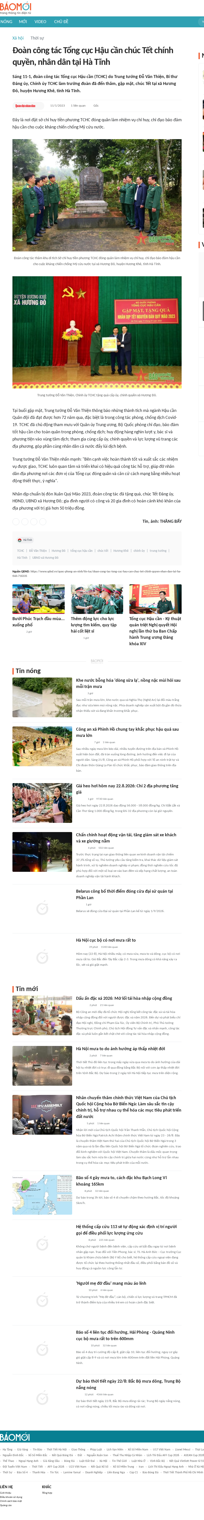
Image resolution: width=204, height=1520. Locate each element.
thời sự (7, 1472)
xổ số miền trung (123, 1466)
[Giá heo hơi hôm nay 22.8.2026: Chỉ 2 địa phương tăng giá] (42, 803)
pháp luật (96, 1449)
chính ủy (139, 551)
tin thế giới (119, 1461)
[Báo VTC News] (82, 1345)
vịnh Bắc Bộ (157, 1461)
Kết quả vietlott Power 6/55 (186, 1461)
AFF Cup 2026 (56, 1466)
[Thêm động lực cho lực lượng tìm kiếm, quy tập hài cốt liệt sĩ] (97, 599)
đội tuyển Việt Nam (15, 1466)
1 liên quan (78, 105)
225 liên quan (106, 1240)
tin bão (37, 1449)
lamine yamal (72, 1472)
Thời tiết (37, 1466)
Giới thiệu (5, 1493)
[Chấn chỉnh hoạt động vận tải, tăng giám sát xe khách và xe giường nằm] (42, 852)
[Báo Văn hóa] (80, 799)
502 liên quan (106, 848)
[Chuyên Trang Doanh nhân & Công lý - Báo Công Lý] (80, 848)
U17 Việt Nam (161, 1449)
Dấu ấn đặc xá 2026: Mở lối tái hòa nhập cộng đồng (124, 998)
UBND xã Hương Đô (45, 558)
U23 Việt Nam (77, 1466)
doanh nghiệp (93, 1472)
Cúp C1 (134, 1472)
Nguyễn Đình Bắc (13, 1455)
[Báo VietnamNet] (80, 693)
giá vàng (22, 1449)
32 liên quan (102, 1191)
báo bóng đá (150, 1472)
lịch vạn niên (115, 1449)
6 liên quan (107, 1290)
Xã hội (18, 38)
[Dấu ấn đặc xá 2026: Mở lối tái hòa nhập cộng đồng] (42, 1015)
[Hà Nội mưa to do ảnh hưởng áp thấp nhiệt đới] (42, 1066)
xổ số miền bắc (37, 1455)
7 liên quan (106, 1055)
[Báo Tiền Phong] (81, 1240)
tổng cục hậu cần (81, 551)
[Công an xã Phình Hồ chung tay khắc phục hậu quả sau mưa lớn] (42, 746)
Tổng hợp (47, 1493)
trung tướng (158, 551)
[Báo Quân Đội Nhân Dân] (25, 105)
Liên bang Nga (116, 1472)
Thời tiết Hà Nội (57, 1449)
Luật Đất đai (87, 1461)
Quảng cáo (6, 1505)
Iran (141, 1466)
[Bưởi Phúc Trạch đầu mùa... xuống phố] (38, 599)
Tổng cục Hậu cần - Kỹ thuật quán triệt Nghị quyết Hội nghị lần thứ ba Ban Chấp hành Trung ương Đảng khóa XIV (155, 631)
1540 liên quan (109, 947)
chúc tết (103, 551)
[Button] (39, 106)
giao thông (78, 1449)
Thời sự (37, 38)
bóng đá (69, 1461)
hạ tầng (7, 1449)
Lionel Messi (182, 1449)
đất (80, 1455)
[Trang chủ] (15, 8)
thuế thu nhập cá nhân (127, 1455)
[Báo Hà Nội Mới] (81, 947)
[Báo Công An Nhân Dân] (83, 742)
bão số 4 (22, 1472)
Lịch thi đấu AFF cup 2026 (163, 1455)
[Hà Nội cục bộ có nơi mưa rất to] (42, 957)
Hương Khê (121, 551)
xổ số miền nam (138, 1449)
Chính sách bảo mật (11, 1501)
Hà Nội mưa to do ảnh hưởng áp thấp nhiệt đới (120, 1049)
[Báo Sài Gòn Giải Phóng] (81, 1290)
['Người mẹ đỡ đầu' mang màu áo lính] (42, 1300)
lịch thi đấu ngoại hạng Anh (166, 1466)
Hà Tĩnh (27, 540)
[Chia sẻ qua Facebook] (15, 521)
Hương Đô (58, 551)
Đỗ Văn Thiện (38, 551)
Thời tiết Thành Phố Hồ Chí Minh (183, 1472)
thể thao (8, 1461)
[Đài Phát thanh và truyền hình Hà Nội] (81, 1005)
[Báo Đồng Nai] (75, 638)
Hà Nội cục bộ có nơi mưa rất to (106, 940)
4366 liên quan (105, 1394)
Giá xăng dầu (51, 1461)
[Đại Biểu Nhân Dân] (80, 1123)
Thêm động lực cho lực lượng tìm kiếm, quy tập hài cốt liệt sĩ (94, 625)
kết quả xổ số (99, 1466)
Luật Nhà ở (138, 1461)
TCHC (20, 551)
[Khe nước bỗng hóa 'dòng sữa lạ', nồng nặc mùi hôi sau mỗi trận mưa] (42, 697)
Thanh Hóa (38, 1472)
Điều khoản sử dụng (11, 1497)
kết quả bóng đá (62, 1455)
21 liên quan (107, 1005)
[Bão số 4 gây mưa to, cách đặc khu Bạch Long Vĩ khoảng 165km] (42, 1195)
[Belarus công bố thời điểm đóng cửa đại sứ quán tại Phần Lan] (42, 908)
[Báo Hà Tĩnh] (17, 632)
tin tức (54, 1472)
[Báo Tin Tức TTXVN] (79, 904)
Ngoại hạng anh (28, 1461)
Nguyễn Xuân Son (97, 1455)
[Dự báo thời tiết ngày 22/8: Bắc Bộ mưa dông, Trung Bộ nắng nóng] (42, 1398)
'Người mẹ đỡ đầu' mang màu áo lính (111, 1283)
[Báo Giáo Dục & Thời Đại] (79, 1191)
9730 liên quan (104, 799)
